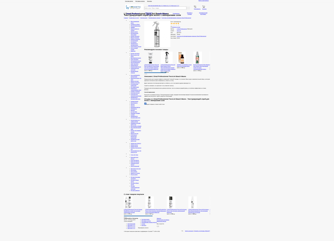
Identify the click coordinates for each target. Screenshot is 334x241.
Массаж (133, 110)
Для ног (133, 104)
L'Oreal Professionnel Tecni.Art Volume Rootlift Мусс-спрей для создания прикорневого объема (133, 211)
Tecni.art (179, 30)
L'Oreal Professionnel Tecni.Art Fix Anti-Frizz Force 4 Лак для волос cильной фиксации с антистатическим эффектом (155, 211)
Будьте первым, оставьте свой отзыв (155, 104)
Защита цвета (134, 31)
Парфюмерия (176, 13)
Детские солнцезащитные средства (135, 187)
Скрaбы (133, 114)
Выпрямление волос (136, 58)
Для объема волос (135, 62)
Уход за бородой (135, 166)
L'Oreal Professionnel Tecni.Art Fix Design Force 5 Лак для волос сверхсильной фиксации (177, 211)
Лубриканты (134, 108)
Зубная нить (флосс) (136, 143)
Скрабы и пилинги (135, 91)
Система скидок (129, 1)
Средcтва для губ (135, 93)
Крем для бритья (135, 161)
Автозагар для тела (136, 168)
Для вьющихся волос (136, 61)
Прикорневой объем (136, 66)
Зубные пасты (134, 145)
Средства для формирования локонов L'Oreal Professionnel (191, 36)
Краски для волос (135, 36)
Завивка (133, 27)
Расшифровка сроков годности (149, 222)
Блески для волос (135, 53)
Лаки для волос (134, 64)
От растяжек (134, 111)
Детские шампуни (135, 190)
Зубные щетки (134, 146)
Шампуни (133, 51)
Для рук (133, 106)
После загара (134, 174)
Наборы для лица (135, 82)
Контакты (149, 1)
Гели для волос (134, 59)
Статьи (143, 223)
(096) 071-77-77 (167, 5)
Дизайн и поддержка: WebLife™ (202, 231)
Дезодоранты (134, 103)
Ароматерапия (134, 101)
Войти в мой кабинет (204, 0)
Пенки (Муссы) (134, 65)
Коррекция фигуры (135, 107)
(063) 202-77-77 (175, 5)
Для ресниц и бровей (136, 126)
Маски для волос (135, 37)
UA (179, 231)
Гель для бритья (135, 160)
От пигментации (135, 87)
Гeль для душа (134, 154)
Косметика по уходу (162, 13)
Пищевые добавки (135, 113)
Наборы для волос (135, 39)
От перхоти (133, 42)
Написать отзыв (176, 27)
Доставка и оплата (140, 1)
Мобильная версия (161, 221)
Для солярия (134, 171)
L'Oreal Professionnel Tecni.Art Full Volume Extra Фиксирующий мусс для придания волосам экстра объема (198, 211)
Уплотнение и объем (136, 46)
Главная (126, 18)
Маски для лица (135, 81)
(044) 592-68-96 (152, 5)
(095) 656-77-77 (160, 5)
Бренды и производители (133, 13)
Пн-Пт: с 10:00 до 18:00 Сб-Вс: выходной (131, 220)
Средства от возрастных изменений (134, 136)
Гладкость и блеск (135, 24)
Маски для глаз (134, 133)
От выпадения (134, 40)
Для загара (133, 170)
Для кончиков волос (135, 26)
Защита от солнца (135, 173)
